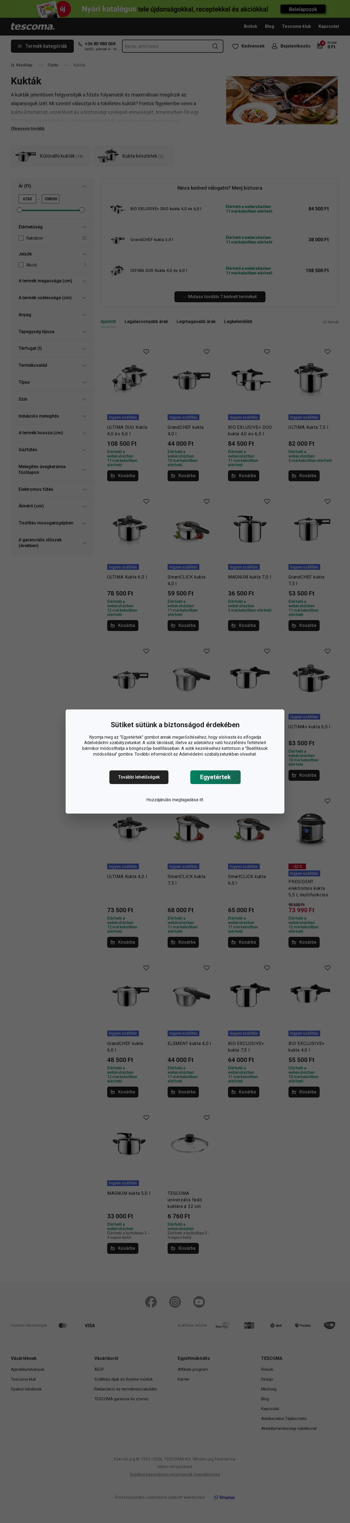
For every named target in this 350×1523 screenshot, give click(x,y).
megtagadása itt (187, 799)
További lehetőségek (139, 777)
